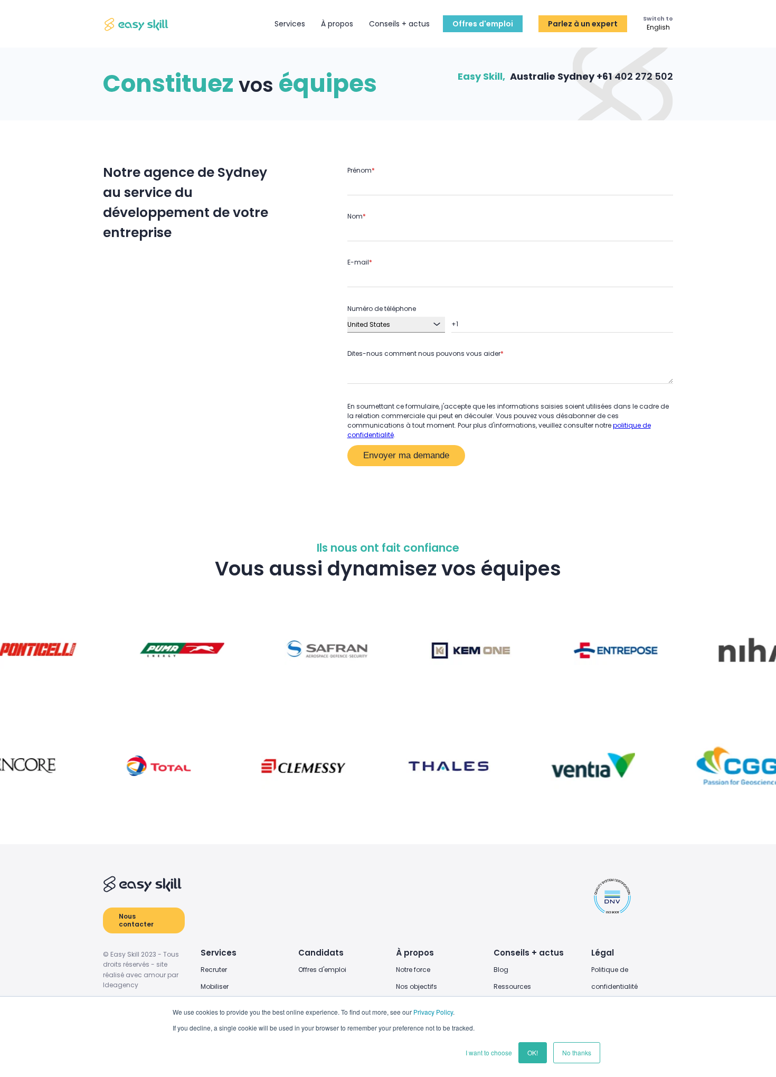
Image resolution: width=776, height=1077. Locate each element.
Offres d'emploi (482, 23)
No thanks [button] (576, 1052)
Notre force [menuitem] (413, 969)
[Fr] (137, 24)
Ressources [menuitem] (512, 986)
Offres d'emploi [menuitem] (322, 969)
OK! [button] (532, 1052)
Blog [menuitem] (501, 969)
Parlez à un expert (583, 23)
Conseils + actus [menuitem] (529, 952)
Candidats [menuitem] (321, 952)
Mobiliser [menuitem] (215, 986)
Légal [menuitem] (602, 952)
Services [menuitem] (218, 952)
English (658, 28)
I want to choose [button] (489, 1052)
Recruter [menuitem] (214, 969)
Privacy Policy (433, 1011)
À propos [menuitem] (415, 952)
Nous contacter (136, 920)
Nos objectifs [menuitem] (416, 986)
